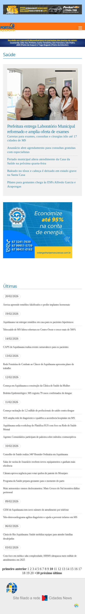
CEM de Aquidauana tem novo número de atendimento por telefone (36, 509)
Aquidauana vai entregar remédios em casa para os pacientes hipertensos (38, 322)
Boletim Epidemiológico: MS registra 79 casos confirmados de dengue (37, 393)
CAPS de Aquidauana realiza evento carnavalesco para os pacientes (35, 347)
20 (32, 573)
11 (55, 569)
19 (28, 573)
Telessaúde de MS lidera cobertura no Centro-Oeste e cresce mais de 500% (39, 329)
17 (80, 569)
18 (23, 573)
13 (63, 569)
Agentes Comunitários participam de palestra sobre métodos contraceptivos (39, 436)
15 (71, 569)
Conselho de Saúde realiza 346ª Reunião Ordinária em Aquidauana (35, 454)
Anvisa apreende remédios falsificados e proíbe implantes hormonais (36, 304)
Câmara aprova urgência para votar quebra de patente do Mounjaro (35, 473)
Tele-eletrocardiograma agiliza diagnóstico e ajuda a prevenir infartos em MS (40, 517)
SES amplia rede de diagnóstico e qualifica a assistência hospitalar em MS (39, 418)
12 (59, 569)
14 (67, 569)
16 (76, 569)
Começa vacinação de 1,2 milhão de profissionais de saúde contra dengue (38, 410)
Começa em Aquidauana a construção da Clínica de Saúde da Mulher (36, 385)
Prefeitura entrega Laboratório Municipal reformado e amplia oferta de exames (41, 129)
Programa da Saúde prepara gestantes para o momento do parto (33, 480)
